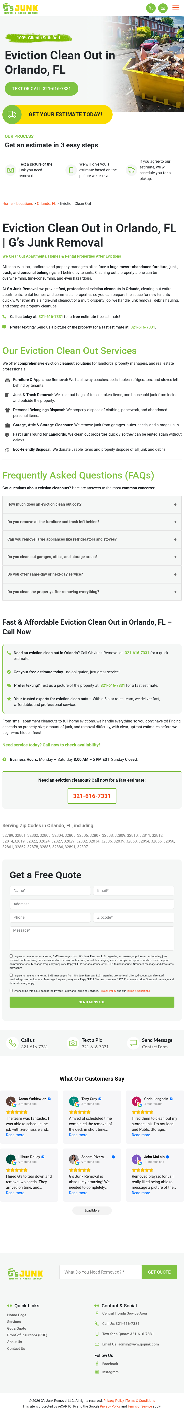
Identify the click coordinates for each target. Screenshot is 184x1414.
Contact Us (16, 1348)
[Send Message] (133, 1043)
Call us (28, 1040)
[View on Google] (11, 1101)
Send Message (157, 1040)
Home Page (16, 1315)
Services (14, 1322)
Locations (24, 203)
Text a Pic (92, 1040)
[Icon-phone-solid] (151, 8)
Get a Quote (16, 1328)
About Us (14, 1342)
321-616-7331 (51, 316)
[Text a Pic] (73, 1043)
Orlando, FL (46, 203)
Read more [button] (15, 1135)
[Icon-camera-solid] (163, 8)
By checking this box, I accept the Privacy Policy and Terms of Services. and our (82, 991)
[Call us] (12, 1043)
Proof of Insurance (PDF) (27, 1335)
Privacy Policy (108, 991)
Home (7, 203)
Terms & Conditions (138, 991)
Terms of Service (140, 1406)
